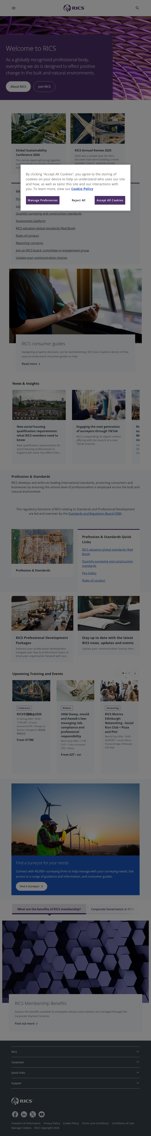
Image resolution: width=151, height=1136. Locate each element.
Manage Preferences (43, 200)
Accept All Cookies (110, 200)
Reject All (78, 200)
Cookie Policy (82, 189)
